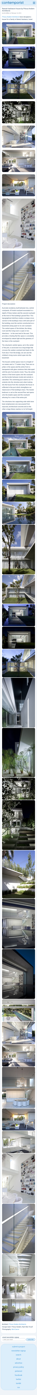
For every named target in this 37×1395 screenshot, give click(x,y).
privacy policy (18, 1367)
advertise (18, 1363)
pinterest (18, 1371)
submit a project (18, 1347)
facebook (18, 1375)
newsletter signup (18, 1351)
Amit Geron (15, 1329)
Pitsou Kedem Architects (10, 17)
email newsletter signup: (10, 1337)
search (18, 1355)
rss (18, 1387)
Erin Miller (6, 13)
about (18, 1359)
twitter (18, 1379)
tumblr (18, 1383)
